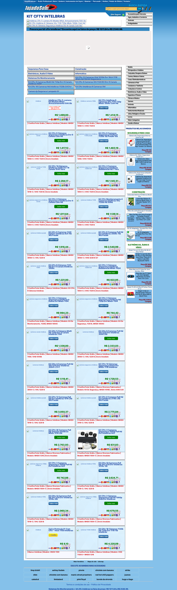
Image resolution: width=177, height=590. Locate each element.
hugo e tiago (127, 579)
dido (35, 575)
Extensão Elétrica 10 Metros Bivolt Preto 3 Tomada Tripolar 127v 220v (143, 202)
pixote (81, 570)
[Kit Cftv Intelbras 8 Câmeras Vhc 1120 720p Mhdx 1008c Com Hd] (56, 23)
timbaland (58, 579)
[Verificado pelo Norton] (115, 16)
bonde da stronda (104, 579)
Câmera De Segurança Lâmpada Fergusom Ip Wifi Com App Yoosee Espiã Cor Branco (143, 181)
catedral (35, 579)
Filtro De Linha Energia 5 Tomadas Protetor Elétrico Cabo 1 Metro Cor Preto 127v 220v (143, 219)
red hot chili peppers (104, 575)
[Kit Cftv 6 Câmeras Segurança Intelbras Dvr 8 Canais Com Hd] (54, 26)
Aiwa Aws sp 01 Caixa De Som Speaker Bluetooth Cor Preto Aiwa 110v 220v (143, 278)
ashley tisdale (58, 570)
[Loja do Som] (41, 7)
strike (127, 570)
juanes (127, 575)
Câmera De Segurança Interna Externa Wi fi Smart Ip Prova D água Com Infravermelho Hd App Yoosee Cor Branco (143, 145)
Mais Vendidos (79, 561)
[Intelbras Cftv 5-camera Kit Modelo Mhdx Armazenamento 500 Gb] (56, 21)
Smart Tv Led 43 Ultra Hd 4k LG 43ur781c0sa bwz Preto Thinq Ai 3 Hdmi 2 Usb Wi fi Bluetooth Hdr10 (143, 260)
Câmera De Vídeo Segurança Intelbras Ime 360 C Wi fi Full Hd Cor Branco (143, 164)
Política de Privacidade (101, 584)
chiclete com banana (104, 570)
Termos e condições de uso (78, 584)
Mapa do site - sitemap (96, 561)
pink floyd (81, 579)
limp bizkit (35, 570)
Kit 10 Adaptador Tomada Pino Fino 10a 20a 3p (143, 235)
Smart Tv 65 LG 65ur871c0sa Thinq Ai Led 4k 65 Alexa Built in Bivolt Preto (143, 296)
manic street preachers (81, 575)
